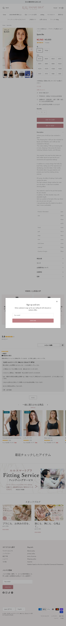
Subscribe (33, 320)
